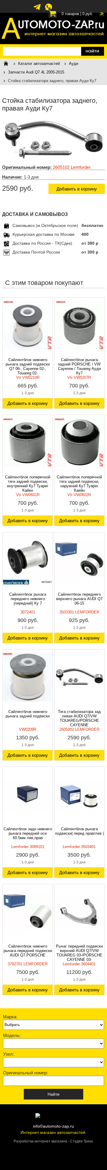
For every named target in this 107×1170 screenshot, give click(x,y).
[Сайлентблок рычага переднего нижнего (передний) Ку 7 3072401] (28, 559)
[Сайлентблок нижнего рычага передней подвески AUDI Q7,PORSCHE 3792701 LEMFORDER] (28, 911)
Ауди (73, 63)
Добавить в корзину (76, 188)
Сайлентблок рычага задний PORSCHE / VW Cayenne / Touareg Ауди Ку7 (79, 366)
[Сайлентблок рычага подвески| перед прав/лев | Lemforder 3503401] (79, 794)
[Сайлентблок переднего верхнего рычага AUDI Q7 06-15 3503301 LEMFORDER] (79, 559)
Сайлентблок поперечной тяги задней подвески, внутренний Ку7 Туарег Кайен (27, 484)
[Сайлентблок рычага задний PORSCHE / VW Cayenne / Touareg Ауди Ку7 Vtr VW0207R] (79, 325)
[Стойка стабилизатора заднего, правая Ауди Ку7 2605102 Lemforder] (53, 158)
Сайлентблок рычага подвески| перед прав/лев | (79, 831)
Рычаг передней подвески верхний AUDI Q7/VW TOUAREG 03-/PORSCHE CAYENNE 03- (79, 953)
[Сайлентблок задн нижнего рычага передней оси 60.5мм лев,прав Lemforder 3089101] (28, 794)
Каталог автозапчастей (39, 63)
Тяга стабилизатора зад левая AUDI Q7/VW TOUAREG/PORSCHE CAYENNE (79, 718)
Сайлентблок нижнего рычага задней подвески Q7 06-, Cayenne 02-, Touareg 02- (28, 366)
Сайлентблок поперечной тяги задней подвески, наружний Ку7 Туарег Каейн (79, 484)
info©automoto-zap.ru (53, 1126)
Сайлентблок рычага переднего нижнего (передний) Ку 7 (27, 598)
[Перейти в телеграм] (37, 9)
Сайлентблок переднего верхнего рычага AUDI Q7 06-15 (79, 598)
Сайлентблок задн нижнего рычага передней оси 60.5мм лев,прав (28, 833)
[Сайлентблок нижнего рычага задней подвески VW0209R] (28, 677)
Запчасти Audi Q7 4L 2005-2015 (36, 72)
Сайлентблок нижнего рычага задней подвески (28, 713)
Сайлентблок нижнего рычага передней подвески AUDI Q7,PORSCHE (28, 950)
